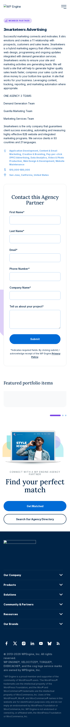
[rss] (58, 643)
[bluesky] (49, 643)
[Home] (33, 549)
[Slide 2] (63, 415)
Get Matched (35, 506)
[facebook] (6, 643)
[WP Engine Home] (17, 7)
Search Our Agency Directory (35, 519)
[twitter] (15, 643)
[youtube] (41, 643)
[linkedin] (32, 643)
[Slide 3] (65, 415)
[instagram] (24, 643)
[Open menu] (64, 7)
